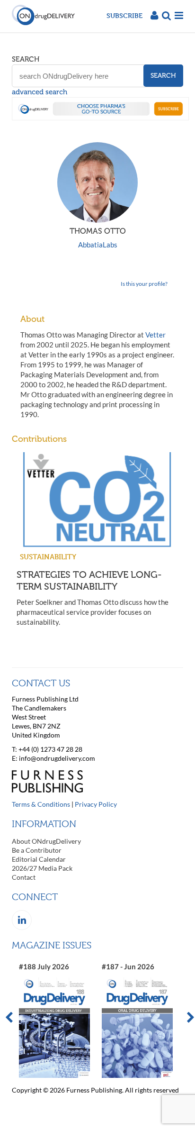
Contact (23, 877)
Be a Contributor (37, 850)
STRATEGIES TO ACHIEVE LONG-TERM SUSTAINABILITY (89, 580)
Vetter (155, 334)
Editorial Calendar (39, 859)
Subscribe (124, 15)
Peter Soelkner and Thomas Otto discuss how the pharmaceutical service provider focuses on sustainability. (92, 612)
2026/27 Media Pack (42, 868)
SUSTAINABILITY (48, 556)
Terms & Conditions (41, 804)
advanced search (39, 92)
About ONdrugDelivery (46, 841)
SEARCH (25, 59)
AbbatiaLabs (97, 244)
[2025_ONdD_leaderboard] (100, 117)
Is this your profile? (144, 283)
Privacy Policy (96, 804)
